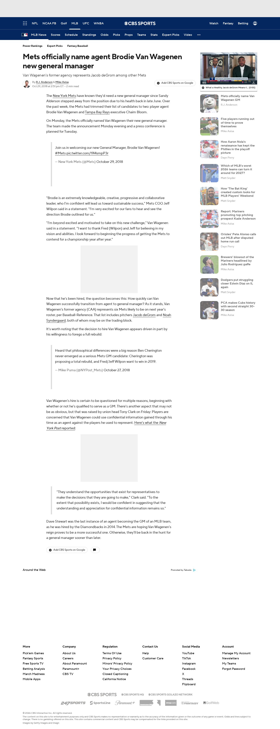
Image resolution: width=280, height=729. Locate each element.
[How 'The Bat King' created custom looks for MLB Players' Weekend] (209, 196)
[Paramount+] (125, 702)
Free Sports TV (33, 663)
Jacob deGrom (144, 315)
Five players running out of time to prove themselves (237, 122)
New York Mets (64, 96)
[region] (228, 68)
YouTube (188, 653)
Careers (67, 658)
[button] (199, 34)
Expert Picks (55, 46)
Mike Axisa (62, 82)
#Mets (60, 153)
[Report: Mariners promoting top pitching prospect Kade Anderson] (209, 219)
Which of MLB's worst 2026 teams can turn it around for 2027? (236, 169)
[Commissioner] (150, 701)
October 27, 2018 (117, 370)
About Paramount (74, 663)
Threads (187, 679)
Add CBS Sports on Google (177, 83)
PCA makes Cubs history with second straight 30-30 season (238, 306)
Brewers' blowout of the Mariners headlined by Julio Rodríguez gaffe (237, 260)
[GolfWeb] (211, 703)
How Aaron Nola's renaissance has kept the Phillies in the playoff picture (238, 147)
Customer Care (152, 658)
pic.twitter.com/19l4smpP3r (87, 153)
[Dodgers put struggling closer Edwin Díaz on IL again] (209, 287)
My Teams (229, 663)
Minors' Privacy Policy (117, 663)
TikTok (186, 658)
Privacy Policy (111, 658)
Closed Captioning (115, 670)
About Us (68, 653)
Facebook (188, 669)
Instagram (189, 663)
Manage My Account (236, 653)
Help (145, 653)
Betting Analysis (34, 669)
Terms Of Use (112, 653)
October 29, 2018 (109, 162)
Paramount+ (70, 669)
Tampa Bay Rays (97, 112)
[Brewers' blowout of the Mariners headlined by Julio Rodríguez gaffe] (209, 264)
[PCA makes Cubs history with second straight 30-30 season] (209, 310)
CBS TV (67, 674)
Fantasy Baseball (77, 46)
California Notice (114, 675)
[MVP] (171, 701)
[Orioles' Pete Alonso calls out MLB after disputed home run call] (209, 242)
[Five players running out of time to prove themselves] (209, 126)
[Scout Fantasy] (190, 703)
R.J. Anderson (44, 82)
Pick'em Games (33, 653)
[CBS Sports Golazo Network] (170, 694)
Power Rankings (32, 46)
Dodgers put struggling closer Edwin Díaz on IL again (237, 283)
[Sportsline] (100, 702)
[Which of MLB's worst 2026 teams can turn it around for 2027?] (209, 173)
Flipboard (189, 684)
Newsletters (230, 658)
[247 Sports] (73, 702)
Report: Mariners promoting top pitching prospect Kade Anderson (238, 215)
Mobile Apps (31, 679)
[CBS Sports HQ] (132, 694)
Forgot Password (233, 669)
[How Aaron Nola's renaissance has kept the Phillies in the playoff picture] (209, 149)
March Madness (34, 674)
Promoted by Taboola (181, 570)
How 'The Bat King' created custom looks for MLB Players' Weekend (238, 192)
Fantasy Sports (33, 658)
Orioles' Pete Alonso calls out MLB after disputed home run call (238, 237)
